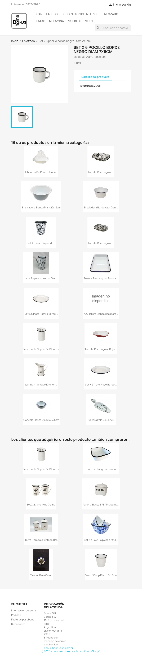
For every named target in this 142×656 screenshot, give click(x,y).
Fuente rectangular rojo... (101, 349)
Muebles (74, 21)
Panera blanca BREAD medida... (101, 504)
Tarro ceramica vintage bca (41, 540)
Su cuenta (19, 604)
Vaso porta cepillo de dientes (41, 349)
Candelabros (47, 14)
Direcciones (18, 624)
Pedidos (16, 615)
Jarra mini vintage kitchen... (41, 384)
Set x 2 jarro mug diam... (41, 504)
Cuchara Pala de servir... (101, 420)
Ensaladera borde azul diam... (100, 207)
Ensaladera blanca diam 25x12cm (41, 207)
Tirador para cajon (41, 575)
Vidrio (90, 21)
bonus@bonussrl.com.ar (58, 648)
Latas (40, 21)
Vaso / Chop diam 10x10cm (101, 575)
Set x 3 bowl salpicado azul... (101, 540)
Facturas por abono (22, 619)
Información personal (23, 610)
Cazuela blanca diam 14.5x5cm (41, 420)
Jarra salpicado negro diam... (41, 278)
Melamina (56, 21)
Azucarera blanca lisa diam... (101, 313)
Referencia (86, 85)
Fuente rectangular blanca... (101, 278)
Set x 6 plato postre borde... (41, 313)
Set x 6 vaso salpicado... (41, 243)
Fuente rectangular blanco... (101, 469)
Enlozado (110, 14)
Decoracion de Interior (80, 14)
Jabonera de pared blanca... (41, 172)
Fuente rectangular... (101, 172)
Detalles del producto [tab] (95, 77)
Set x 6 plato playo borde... (101, 384)
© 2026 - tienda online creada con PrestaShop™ (71, 651)
